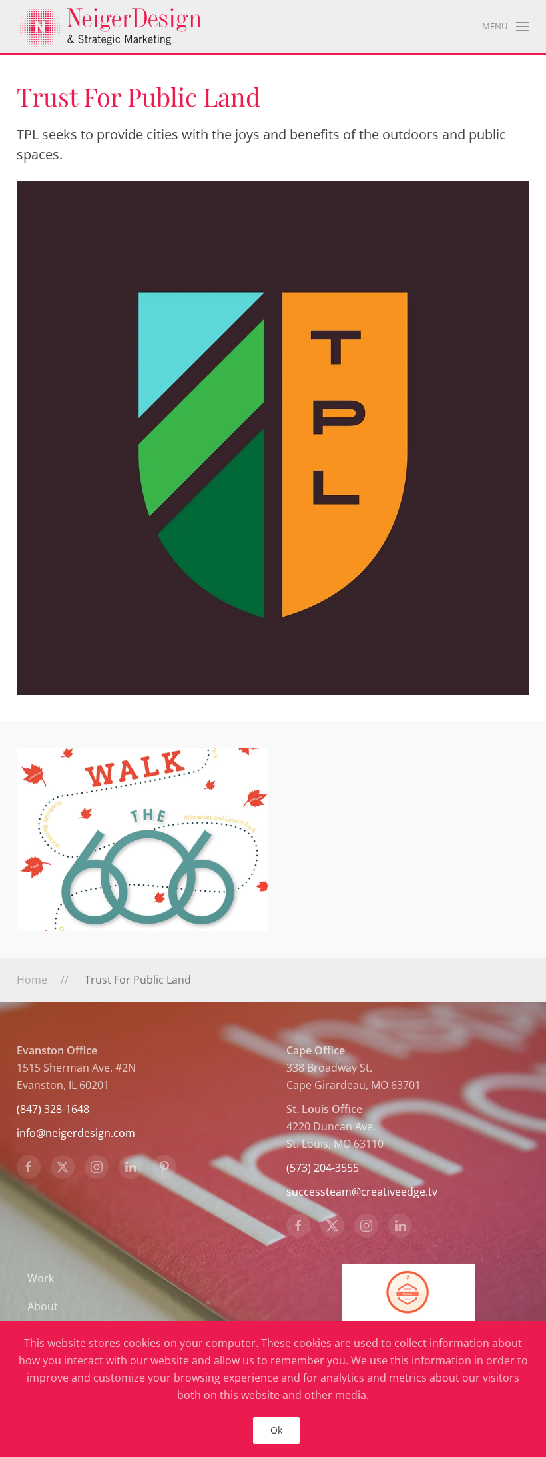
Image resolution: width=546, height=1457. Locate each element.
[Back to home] (110, 26)
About (42, 1306)
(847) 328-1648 (53, 1109)
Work (40, 1278)
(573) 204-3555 (322, 1167)
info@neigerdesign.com (76, 1133)
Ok (276, 1430)
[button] (505, 26)
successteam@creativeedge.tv (361, 1191)
